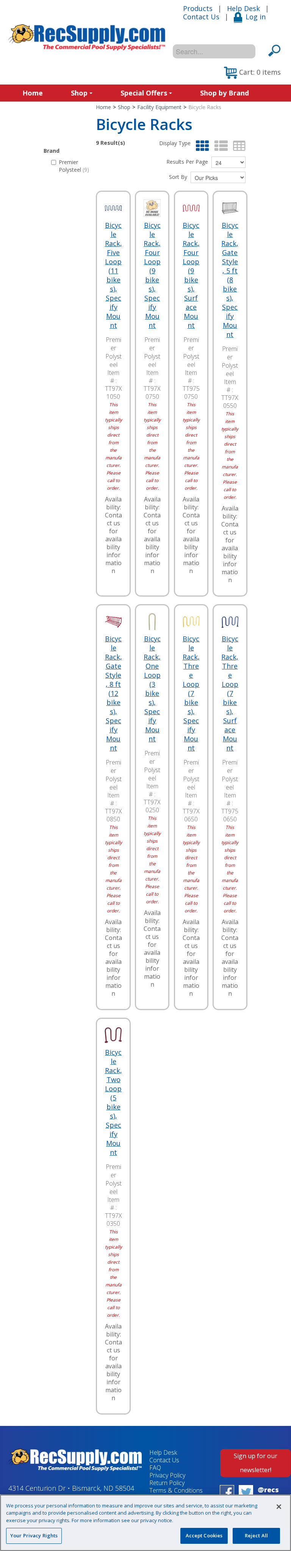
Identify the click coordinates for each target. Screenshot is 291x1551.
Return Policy (167, 1483)
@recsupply (268, 1494)
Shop (79, 92)
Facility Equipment (159, 107)
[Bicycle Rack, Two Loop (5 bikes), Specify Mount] (113, 1035)
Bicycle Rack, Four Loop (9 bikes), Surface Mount (191, 275)
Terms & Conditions (176, 1490)
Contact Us (201, 16)
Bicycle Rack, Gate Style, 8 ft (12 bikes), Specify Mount (113, 693)
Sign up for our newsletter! (255, 1463)
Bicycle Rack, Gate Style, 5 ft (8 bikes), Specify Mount (229, 280)
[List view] (219, 146)
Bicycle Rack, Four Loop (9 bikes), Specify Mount (152, 275)
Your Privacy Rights (34, 1535)
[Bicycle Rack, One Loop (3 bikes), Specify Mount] (152, 621)
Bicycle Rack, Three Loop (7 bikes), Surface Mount (229, 693)
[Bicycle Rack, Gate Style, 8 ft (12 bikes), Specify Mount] (113, 621)
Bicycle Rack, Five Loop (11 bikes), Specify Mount (113, 275)
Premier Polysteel (74, 165)
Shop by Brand (224, 92)
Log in (256, 16)
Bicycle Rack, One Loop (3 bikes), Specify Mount (152, 688)
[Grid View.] (200, 146)
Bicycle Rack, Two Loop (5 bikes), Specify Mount (113, 1102)
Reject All (256, 1535)
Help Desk (243, 8)
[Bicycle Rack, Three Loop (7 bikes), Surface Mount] (230, 621)
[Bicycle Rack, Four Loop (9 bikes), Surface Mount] (191, 208)
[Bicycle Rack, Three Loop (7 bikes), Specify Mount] (191, 621)
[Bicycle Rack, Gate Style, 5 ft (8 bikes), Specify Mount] (230, 208)
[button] (252, 73)
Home (32, 92)
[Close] (279, 1506)
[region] (145, 1523)
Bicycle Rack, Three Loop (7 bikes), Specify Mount (191, 693)
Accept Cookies (204, 1535)
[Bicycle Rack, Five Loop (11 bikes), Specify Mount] (113, 208)
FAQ (155, 1467)
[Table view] (237, 146)
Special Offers (143, 92)
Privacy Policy (167, 1475)
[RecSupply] (86, 37)
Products (198, 8)
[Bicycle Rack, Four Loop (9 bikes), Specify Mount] (152, 208)
